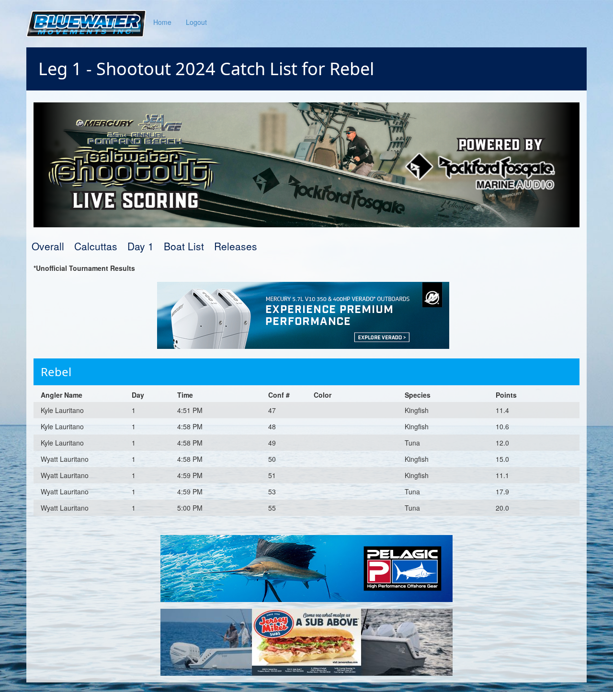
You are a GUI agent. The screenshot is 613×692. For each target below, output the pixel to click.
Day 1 (140, 246)
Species (418, 395)
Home (162, 22)
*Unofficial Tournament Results (84, 268)
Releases (235, 246)
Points (506, 395)
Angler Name (61, 395)
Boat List (184, 246)
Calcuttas (95, 246)
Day (138, 395)
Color (322, 395)
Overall (48, 246)
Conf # (279, 395)
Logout (196, 22)
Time (185, 395)
